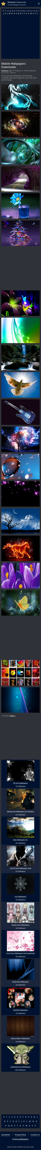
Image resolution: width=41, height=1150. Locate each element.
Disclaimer (5, 1134)
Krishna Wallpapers (20, 1139)
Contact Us (35, 1134)
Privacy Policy (20, 1134)
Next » (12, 716)
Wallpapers (5, 71)
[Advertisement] (20, 36)
